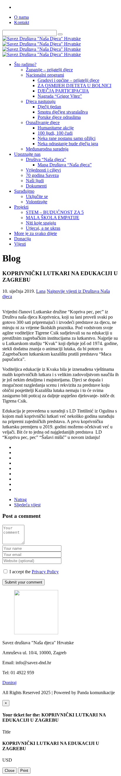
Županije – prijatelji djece (49, 69)
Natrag (20, 499)
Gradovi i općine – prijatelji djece (68, 80)
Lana (41, 291)
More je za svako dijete (35, 233)
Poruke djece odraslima (59, 117)
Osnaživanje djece (43, 122)
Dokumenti (36, 185)
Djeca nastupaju (41, 101)
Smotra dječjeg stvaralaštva (63, 111)
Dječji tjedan (49, 106)
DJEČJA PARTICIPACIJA (63, 90)
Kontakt (21, 22)
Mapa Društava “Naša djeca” (65, 164)
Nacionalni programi (45, 74)
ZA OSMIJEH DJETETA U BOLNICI (74, 85)
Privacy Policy (45, 571)
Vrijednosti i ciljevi (43, 170)
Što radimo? (25, 64)
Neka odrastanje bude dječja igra (68, 143)
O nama (21, 17)
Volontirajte (36, 201)
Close (9, 770)
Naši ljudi (35, 180)
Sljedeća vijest (27, 504)
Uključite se (37, 196)
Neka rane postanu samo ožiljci (66, 138)
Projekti (21, 206)
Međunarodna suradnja (47, 148)
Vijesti (20, 243)
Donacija (22, 238)
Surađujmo (24, 191)
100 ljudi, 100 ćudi (55, 133)
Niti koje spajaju (41, 222)
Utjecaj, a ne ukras (43, 228)
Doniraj (9, 682)
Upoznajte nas (27, 154)
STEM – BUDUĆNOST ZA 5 (55, 212)
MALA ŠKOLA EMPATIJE (52, 217)
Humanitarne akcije (56, 127)
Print (24, 770)
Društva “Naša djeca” (46, 159)
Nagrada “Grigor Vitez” (60, 96)
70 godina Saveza (42, 175)
